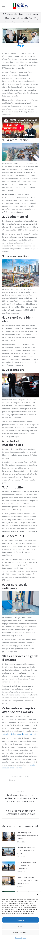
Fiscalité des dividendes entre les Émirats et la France (26, 850)
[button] (37, 895)
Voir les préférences (20, 932)
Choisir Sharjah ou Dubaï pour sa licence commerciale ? (26, 865)
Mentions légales (20, 938)
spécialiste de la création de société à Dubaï (19, 734)
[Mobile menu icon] (3, 5)
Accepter (20, 920)
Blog (19, 776)
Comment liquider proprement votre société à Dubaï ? (27, 836)
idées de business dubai (24, 780)
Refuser (20, 926)
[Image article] (8, 836)
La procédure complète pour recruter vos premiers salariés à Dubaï (27, 880)
